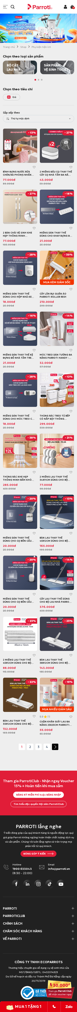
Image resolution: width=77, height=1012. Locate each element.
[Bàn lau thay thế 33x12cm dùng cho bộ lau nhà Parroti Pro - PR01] (20, 695)
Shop (23, 46)
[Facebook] (16, 884)
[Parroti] (40, 7)
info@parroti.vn (59, 869)
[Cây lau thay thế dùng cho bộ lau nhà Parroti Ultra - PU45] (57, 573)
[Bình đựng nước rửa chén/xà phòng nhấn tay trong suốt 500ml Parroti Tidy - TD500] (20, 146)
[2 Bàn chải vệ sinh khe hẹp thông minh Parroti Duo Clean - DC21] (20, 207)
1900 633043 (22, 869)
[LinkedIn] (27, 884)
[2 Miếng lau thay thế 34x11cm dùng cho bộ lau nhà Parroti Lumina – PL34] (57, 451)
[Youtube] (60, 884)
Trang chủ (9, 46)
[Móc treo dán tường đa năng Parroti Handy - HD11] (57, 329)
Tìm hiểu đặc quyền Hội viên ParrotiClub (39, 804)
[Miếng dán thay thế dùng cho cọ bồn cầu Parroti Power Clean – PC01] (20, 573)
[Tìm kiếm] (13, 6)
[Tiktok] (49, 884)
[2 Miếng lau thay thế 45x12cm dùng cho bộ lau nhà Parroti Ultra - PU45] (20, 634)
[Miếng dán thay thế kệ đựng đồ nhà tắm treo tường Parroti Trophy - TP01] (20, 329)
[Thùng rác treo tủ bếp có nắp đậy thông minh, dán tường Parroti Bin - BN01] (57, 390)
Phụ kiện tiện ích (41, 46)
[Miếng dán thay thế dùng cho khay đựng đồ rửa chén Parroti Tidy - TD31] (57, 207)
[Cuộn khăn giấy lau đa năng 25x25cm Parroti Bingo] (57, 695)
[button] (35, 80)
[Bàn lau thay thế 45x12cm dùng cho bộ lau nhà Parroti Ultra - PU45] (57, 512)
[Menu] (5, 7)
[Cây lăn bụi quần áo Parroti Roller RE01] (57, 268)
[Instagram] (38, 884)
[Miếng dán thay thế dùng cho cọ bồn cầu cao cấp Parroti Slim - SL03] (20, 512)
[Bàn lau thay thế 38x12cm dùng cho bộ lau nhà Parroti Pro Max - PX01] (57, 634)
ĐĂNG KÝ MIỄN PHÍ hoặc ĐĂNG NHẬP (38, 794)
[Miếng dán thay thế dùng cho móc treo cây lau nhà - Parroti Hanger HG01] (20, 390)
